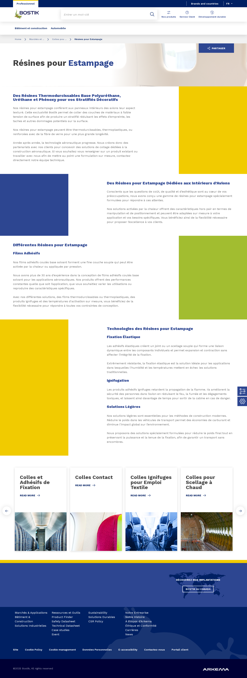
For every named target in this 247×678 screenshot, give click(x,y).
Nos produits (168, 17)
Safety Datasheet (63, 621)
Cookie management (62, 649)
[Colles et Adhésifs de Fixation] (41, 509)
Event (55, 634)
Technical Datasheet (66, 625)
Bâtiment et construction (31, 28)
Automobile (58, 28)
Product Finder (62, 617)
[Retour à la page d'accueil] (29, 14)
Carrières (131, 630)
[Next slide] (240, 510)
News (129, 634)
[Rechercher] (152, 14)
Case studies (60, 630)
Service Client (187, 17)
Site (15, 649)
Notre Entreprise (136, 612)
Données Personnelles (97, 649)
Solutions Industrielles (30, 625)
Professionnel (26, 3)
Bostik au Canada (198, 589)
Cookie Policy (33, 649)
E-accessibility (127, 649)
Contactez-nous (154, 649)
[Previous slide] (6, 510)
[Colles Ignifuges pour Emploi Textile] (151, 509)
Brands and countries (204, 3)
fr (227, 3)
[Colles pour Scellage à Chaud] (207, 509)
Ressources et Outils (66, 612)
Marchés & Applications (31, 612)
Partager (218, 48)
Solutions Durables (101, 617)
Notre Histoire (135, 617)
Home (18, 39)
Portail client (180, 649)
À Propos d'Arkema (138, 621)
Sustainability (97, 612)
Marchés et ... (36, 39)
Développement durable (212, 17)
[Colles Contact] (96, 509)
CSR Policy (95, 621)
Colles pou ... (59, 39)
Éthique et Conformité (140, 625)
